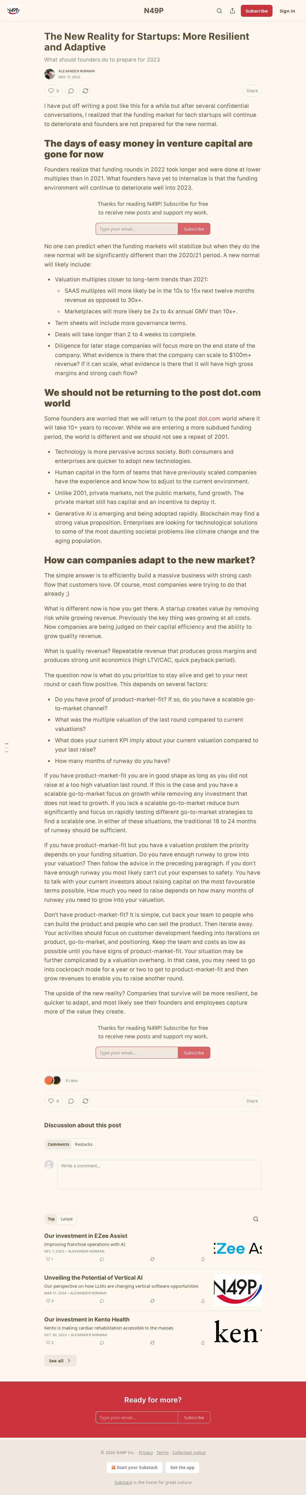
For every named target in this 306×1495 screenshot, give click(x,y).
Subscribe (257, 11)
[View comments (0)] (71, 91)
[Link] (36, 149)
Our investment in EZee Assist (85, 1235)
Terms (163, 1452)
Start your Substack (137, 1467)
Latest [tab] (67, 1219)
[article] (153, 1248)
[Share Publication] (232, 11)
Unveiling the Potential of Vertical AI (93, 1277)
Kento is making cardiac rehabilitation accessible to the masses (108, 1328)
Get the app (182, 1467)
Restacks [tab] (83, 1144)
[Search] (219, 11)
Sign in (287, 11)
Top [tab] (51, 1219)
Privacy (146, 1452)
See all (56, 1361)
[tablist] (70, 1144)
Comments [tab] (58, 1144)
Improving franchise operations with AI (84, 1244)
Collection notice (189, 1452)
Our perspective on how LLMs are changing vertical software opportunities (121, 1286)
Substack (123, 1482)
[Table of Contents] (6, 747)
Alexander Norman (77, 71)
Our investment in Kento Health (87, 1319)
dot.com (209, 418)
